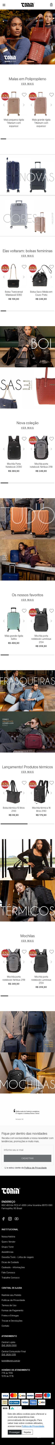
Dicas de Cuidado (10, 1262)
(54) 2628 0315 (9, 1354)
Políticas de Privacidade (13, 1300)
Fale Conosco (8, 1272)
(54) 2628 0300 (9, 1345)
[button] (51, 4)
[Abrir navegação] (4, 4)
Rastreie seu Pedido (11, 1295)
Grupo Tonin (8, 1247)
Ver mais (27, 83)
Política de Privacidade (35, 1167)
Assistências (7, 1252)
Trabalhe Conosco (11, 1277)
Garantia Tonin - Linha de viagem (18, 1257)
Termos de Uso (9, 1305)
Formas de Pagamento (12, 1310)
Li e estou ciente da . (26, 1167)
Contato (5, 1326)
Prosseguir (14, 1432)
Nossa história (8, 1236)
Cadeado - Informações (13, 1267)
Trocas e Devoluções (12, 1320)
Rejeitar (27, 1432)
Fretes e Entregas (10, 1315)
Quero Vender (8, 1241)
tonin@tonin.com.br (11, 1360)
